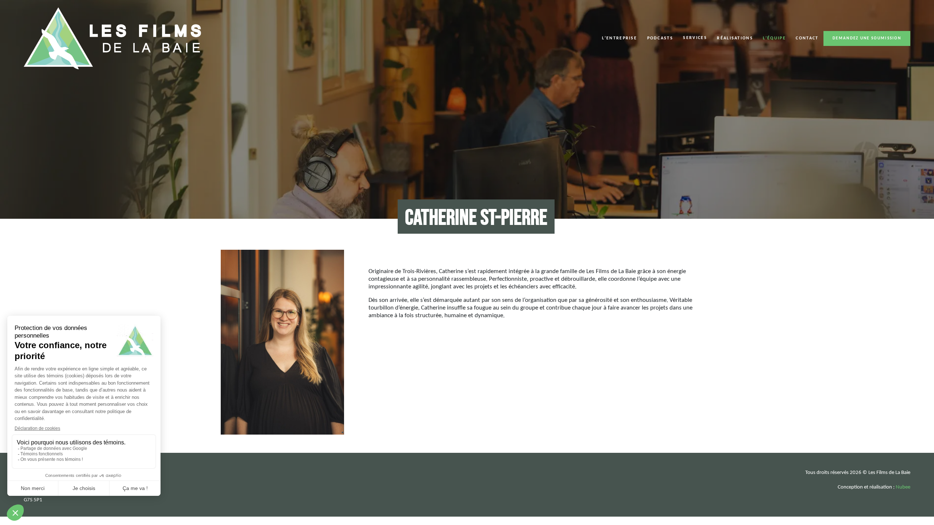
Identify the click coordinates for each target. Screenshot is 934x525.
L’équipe (774, 38)
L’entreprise (619, 38)
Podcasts (660, 38)
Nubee (903, 487)
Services (695, 38)
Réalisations (735, 38)
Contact (807, 38)
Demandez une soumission (867, 38)
